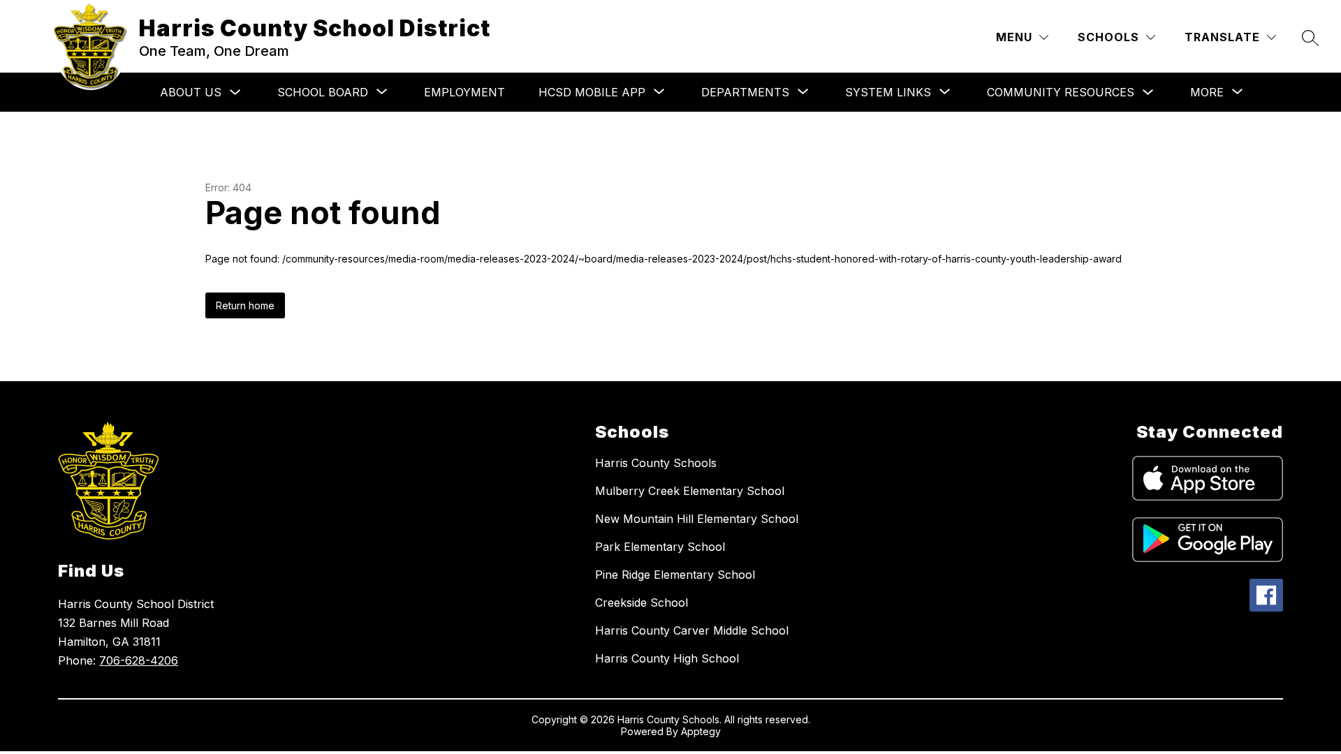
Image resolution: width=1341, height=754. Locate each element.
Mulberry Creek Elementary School (689, 491)
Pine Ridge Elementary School (675, 575)
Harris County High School (667, 658)
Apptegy (701, 731)
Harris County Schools (656, 463)
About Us (190, 92)
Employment (464, 92)
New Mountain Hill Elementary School (696, 519)
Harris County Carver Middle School (692, 630)
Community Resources (1060, 92)
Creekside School (641, 602)
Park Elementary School (660, 547)
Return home (245, 305)
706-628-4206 (138, 660)
